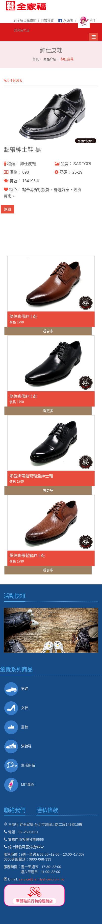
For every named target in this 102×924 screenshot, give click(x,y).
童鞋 (24, 727)
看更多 (48, 331)
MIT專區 (27, 784)
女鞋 (24, 708)
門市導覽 (47, 20)
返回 (7, 209)
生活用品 (28, 765)
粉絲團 (68, 20)
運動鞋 (26, 746)
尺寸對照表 (14, 80)
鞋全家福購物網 (25, 20)
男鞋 (24, 689)
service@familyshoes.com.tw (41, 879)
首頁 (35, 59)
